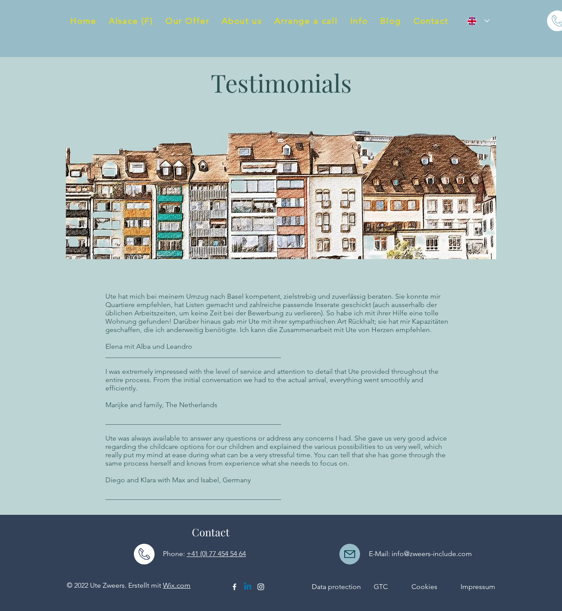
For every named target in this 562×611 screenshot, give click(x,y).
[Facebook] (234, 586)
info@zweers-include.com (432, 554)
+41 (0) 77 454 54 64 (216, 554)
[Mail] (349, 554)
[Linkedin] (247, 586)
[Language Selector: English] (478, 21)
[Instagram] (260, 586)
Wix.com (177, 585)
